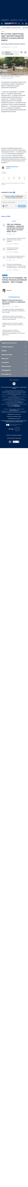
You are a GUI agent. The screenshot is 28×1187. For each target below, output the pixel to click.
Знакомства (14, 20)
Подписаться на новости (9, 343)
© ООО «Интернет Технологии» (14, 438)
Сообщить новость (7, 347)
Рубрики (4, 350)
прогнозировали (6, 155)
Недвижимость (5, 20)
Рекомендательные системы (14, 418)
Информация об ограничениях (14, 414)
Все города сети (6, 374)
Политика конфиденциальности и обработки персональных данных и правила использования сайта (14, 421)
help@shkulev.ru (17, 406)
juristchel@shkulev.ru (16, 405)
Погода (21, 20)
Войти (6, 206)
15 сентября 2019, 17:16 (6, 47)
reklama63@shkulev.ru (14, 410)
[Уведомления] (22, 23)
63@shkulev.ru (21, 402)
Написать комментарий (9, 53)
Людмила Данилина (12, 166)
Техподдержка (6, 370)
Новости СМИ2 (5, 216)
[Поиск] (19, 23)
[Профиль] (26, 23)
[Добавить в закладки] (21, 52)
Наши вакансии (6, 366)
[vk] (14, 383)
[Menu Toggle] (2, 23)
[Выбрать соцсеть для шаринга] (25, 52)
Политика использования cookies (14, 416)
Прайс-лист (5, 358)
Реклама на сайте (6, 354)
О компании (5, 362)
